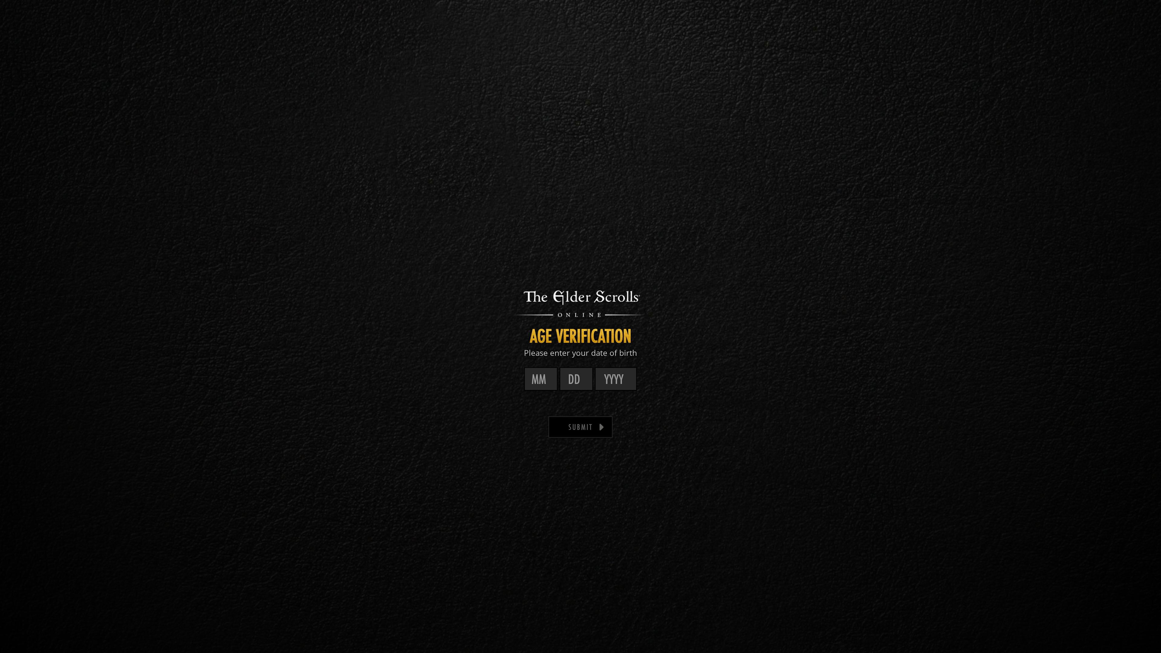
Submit (580, 427)
